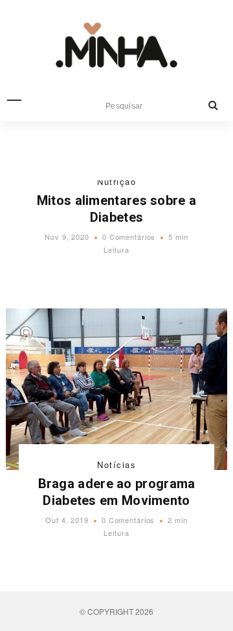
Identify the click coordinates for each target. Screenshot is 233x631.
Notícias (116, 464)
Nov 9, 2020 (67, 236)
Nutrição (116, 181)
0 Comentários (128, 236)
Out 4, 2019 (67, 520)
